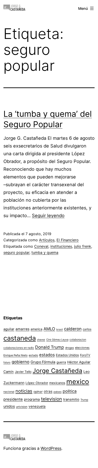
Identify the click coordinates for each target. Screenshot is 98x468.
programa (32, 399)
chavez (41, 339)
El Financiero (68, 240)
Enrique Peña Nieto (15, 355)
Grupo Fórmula (43, 362)
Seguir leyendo (48, 215)
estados (47, 354)
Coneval (41, 246)
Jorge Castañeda (57, 370)
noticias (23, 391)
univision (21, 406)
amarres (22, 329)
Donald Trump (49, 347)
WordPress (51, 448)
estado (33, 355)
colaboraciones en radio (18, 347)
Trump (84, 399)
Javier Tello (23, 372)
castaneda (19, 338)
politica (70, 391)
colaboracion (78, 339)
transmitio (71, 399)
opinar (38, 391)
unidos (9, 406)
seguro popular (16, 252)
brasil (59, 329)
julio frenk (82, 246)
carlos (87, 329)
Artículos (46, 240)
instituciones (61, 246)
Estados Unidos (67, 355)
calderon (73, 328)
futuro (6, 362)
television (51, 399)
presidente (13, 399)
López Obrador (37, 383)
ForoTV (85, 355)
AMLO (49, 328)
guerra (61, 362)
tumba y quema (44, 252)
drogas (69, 347)
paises (58, 391)
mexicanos (57, 383)
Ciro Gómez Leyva (57, 339)
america (36, 329)
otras (48, 391)
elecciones (82, 347)
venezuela (37, 406)
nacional (8, 391)
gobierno (20, 361)
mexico (77, 382)
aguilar (8, 329)
